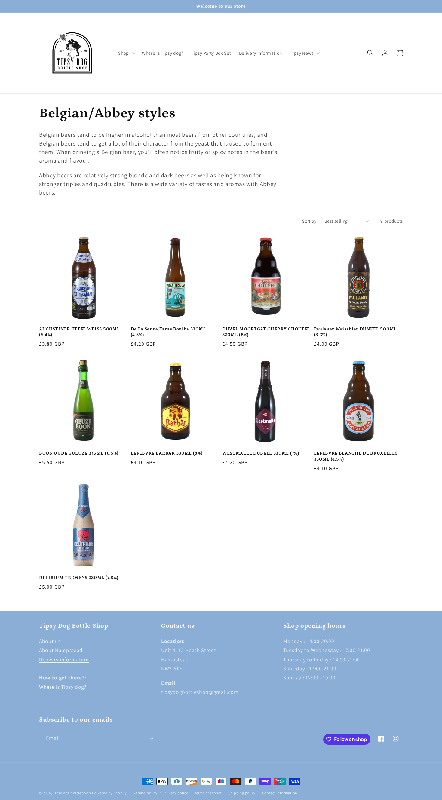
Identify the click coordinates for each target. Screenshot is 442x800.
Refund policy (145, 793)
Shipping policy (242, 793)
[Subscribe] (150, 738)
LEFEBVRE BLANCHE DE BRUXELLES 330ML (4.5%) (356, 456)
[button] (126, 53)
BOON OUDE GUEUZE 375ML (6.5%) (78, 453)
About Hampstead (61, 650)
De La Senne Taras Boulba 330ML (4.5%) (168, 331)
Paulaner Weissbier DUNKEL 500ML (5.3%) (355, 331)
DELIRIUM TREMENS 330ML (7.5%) (78, 577)
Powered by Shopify (109, 793)
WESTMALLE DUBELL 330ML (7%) (260, 453)
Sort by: (310, 221)
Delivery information (64, 659)
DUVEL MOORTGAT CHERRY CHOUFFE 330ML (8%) (266, 331)
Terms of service (208, 793)
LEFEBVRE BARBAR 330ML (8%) (167, 453)
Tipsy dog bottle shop (72, 793)
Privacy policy (176, 793)
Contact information (280, 793)
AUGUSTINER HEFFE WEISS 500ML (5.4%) (79, 331)
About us (49, 641)
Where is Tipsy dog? (62, 686)
